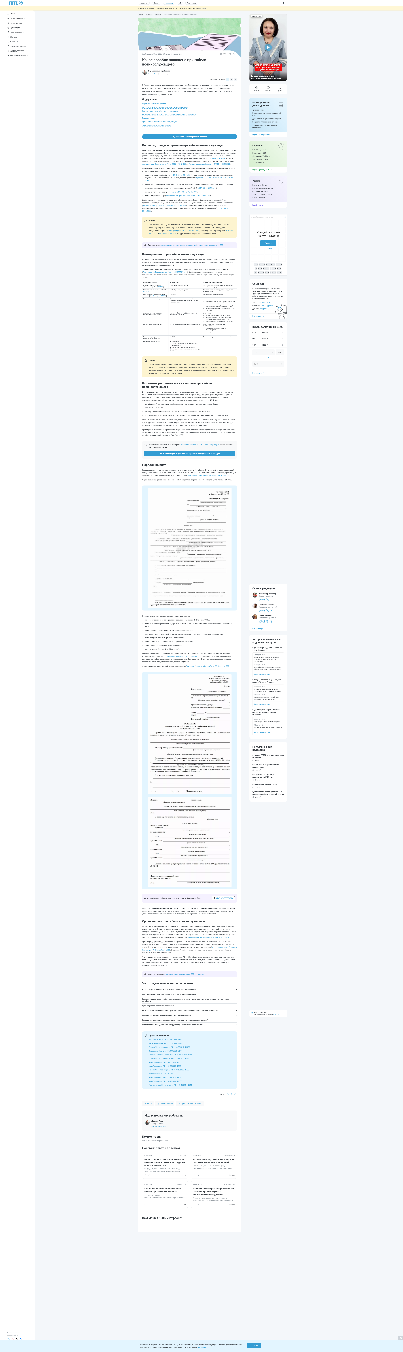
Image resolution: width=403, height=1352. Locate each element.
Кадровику (169, 3)
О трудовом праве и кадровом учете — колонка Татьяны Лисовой (267, 681)
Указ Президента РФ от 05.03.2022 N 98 (164, 1062)
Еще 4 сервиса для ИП (261, 170)
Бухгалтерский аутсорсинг (262, 188)
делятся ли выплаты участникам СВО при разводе (184, 974)
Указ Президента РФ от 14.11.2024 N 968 (165, 1077)
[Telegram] (8, 1338)
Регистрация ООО (259, 150)
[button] (268, 47)
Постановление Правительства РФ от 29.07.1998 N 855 (170, 1055)
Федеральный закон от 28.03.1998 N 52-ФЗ (166, 1051)
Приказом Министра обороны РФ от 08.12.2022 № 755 (207, 666)
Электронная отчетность (262, 195)
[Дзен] (16, 1338)
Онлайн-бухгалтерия (260, 191)
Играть (268, 243)
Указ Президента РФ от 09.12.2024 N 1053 (165, 1081)
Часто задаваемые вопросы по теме (156, 125)
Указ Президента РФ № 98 (158, 296)
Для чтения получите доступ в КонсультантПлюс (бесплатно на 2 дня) (189, 453)
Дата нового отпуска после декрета (266, 119)
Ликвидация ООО (259, 163)
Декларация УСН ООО (261, 156)
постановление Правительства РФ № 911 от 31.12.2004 (164, 206)
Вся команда (257, 629)
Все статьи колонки (262, 674)
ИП (180, 3)
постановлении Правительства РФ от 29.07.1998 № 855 (164, 164)
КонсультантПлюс (259, 185)
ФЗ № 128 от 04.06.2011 (207, 188)
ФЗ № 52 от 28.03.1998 (216, 159)
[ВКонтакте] (20, 1338)
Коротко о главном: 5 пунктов (154, 104)
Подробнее (202, 1347)
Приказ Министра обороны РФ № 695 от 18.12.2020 (208, 937)
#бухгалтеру (214, 8)
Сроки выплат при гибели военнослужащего (159, 122)
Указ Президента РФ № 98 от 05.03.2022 (184, 231)
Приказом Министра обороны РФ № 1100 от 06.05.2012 (209, 475)
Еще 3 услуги (257, 205)
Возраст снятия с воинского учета (265, 122)
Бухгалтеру (143, 3)
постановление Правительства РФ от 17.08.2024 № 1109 (188, 196)
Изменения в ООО (259, 153)
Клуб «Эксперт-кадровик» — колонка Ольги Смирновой (267, 649)
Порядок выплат (148, 118)
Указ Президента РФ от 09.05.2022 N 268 (165, 1066)
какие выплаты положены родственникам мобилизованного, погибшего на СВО (191, 245)
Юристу (157, 3)
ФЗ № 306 (146, 291)
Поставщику (192, 3)
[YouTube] (12, 1338)
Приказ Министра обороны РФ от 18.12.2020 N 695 (169, 1059)
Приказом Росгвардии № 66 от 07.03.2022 (180, 656)
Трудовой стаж (258, 110)
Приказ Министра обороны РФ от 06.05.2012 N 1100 (169, 1047)
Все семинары (258, 316)
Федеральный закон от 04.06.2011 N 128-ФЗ (166, 1040)
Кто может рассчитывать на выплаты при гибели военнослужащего (169, 115)
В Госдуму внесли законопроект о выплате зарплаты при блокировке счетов (183, 8)
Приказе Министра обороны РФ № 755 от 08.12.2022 (209, 164)
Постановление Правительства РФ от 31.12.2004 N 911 (170, 1085)
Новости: (141, 8)
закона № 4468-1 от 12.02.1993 (184, 192)
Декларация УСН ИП (260, 159)
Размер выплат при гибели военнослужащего (160, 111)
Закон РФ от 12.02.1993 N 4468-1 (162, 1074)
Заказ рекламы (258, 198)
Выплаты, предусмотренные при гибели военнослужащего (165, 107)
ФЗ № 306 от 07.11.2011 (182, 175)
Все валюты (257, 373)
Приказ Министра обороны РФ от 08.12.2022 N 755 (169, 1070)
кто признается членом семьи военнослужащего (200, 445)
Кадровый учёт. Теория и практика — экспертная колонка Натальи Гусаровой (267, 712)
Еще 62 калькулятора (261, 135)
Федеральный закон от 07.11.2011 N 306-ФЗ (166, 1043)
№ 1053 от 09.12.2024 (167, 234)
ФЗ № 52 (160, 287)
